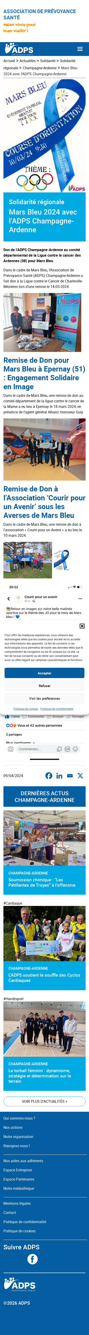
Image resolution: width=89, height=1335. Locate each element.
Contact (9, 1212)
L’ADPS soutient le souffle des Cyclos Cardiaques (44, 977)
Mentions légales (17, 1203)
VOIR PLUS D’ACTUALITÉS (44, 1101)
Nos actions (13, 1127)
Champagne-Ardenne (40, 67)
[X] (80, 776)
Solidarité (47, 60)
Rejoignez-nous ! (16, 1145)
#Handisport (13, 998)
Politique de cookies (25, 709)
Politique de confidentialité (56, 709)
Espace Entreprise (17, 1169)
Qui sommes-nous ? (19, 1118)
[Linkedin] (59, 776)
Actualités (28, 60)
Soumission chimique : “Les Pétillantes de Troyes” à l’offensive (41, 882)
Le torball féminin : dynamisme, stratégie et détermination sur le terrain (39, 1076)
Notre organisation (18, 1136)
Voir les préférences (44, 698)
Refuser (44, 685)
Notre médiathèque (19, 1188)
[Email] (70, 776)
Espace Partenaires (18, 1179)
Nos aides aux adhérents (23, 1160)
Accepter (44, 673)
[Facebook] (49, 776)
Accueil (9, 60)
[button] (82, 626)
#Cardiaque (12, 903)
